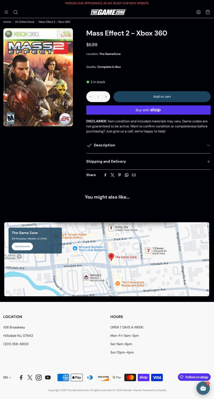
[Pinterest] (119, 175)
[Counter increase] (106, 96)
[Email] (134, 175)
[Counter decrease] (90, 96)
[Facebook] (105, 175)
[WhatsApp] (127, 175)
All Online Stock (24, 22)
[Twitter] (112, 175)
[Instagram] (39, 377)
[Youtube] (48, 377)
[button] (6, 12)
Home (7, 22)
